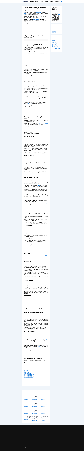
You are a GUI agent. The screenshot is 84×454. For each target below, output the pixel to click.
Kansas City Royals (25, 446)
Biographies (26, 370)
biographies (58, 14)
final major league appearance (43, 123)
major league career (31, 96)
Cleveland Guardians (25, 444)
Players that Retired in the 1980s (28, 378)
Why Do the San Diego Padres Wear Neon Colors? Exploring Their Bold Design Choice (56, 49)
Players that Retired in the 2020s (29, 374)
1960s (27, 399)
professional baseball (39, 12)
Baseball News (54, 32)
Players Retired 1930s (53, 442)
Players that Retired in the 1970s (28, 379)
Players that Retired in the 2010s (28, 375)
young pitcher (34, 76)
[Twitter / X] (25, 10)
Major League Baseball (36, 19)
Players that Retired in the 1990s (28, 377)
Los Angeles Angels (52, 428)
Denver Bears (41, 178)
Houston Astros (52, 427)
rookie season (30, 103)
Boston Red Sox (24, 428)
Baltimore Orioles (24, 427)
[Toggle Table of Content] (47, 40)
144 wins (39, 185)
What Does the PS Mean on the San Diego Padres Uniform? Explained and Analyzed (56, 46)
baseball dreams (34, 64)
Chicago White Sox (25, 443)
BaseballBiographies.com (55, 12)
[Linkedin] (28, 10)
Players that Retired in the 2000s (29, 376)
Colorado (36, 256)
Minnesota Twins (24, 447)
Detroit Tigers (24, 445)
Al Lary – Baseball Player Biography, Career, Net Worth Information (27, 417)
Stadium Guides (26, 371)
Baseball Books (54, 30)
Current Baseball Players (27, 372)
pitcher (39, 16)
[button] (38, 1)
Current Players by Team (27, 373)
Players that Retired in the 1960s (28, 380)
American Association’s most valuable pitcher (39, 179)
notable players (40, 346)
